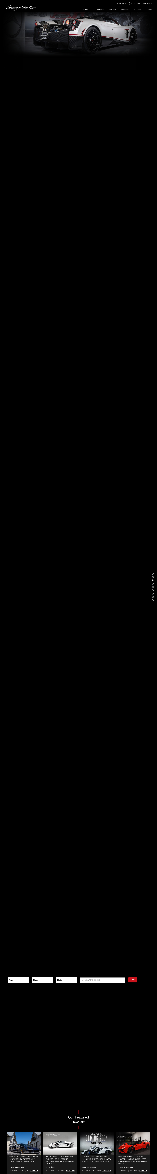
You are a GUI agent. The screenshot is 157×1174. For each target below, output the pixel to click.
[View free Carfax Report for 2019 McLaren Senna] (34, 1171)
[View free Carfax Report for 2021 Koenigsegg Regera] (70, 1171)
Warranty (112, 9)
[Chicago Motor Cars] (21, 7)
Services (124, 9)
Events (149, 9)
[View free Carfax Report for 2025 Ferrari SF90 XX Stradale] (143, 1171)
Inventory (87, 9)
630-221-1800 (135, 3)
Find (133, 980)
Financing (100, 9)
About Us (137, 9)
